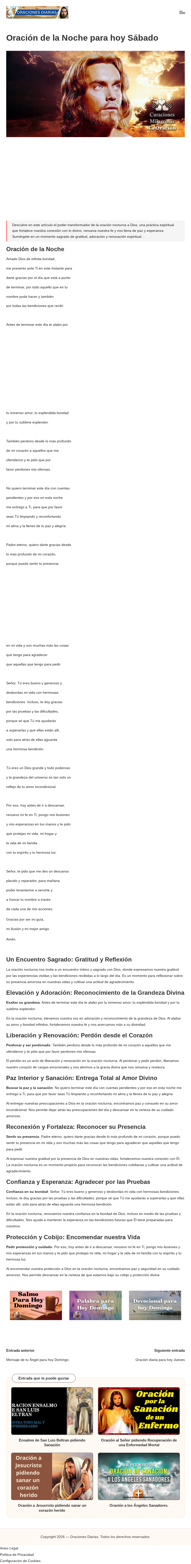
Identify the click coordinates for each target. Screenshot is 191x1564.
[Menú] (182, 12)
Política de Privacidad (17, 1555)
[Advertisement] (95, 176)
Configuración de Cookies (20, 1561)
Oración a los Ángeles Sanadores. (138, 1505)
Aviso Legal (9, 1548)
